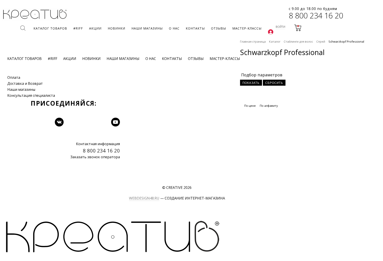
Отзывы (196, 58)
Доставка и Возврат (25, 83)
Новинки (91, 58)
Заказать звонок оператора (95, 156)
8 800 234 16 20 (316, 15)
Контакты (172, 58)
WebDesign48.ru (144, 198)
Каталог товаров (24, 58)
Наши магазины (21, 89)
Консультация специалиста (31, 95)
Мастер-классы (225, 58)
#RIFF (52, 58)
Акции (69, 58)
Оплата (13, 77)
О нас (150, 58)
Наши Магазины (123, 58)
